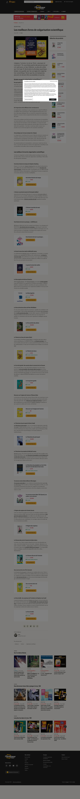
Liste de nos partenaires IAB (28, 96)
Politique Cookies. (52, 91)
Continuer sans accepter (53, 81)
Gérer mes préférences (28, 99)
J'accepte (52, 99)
